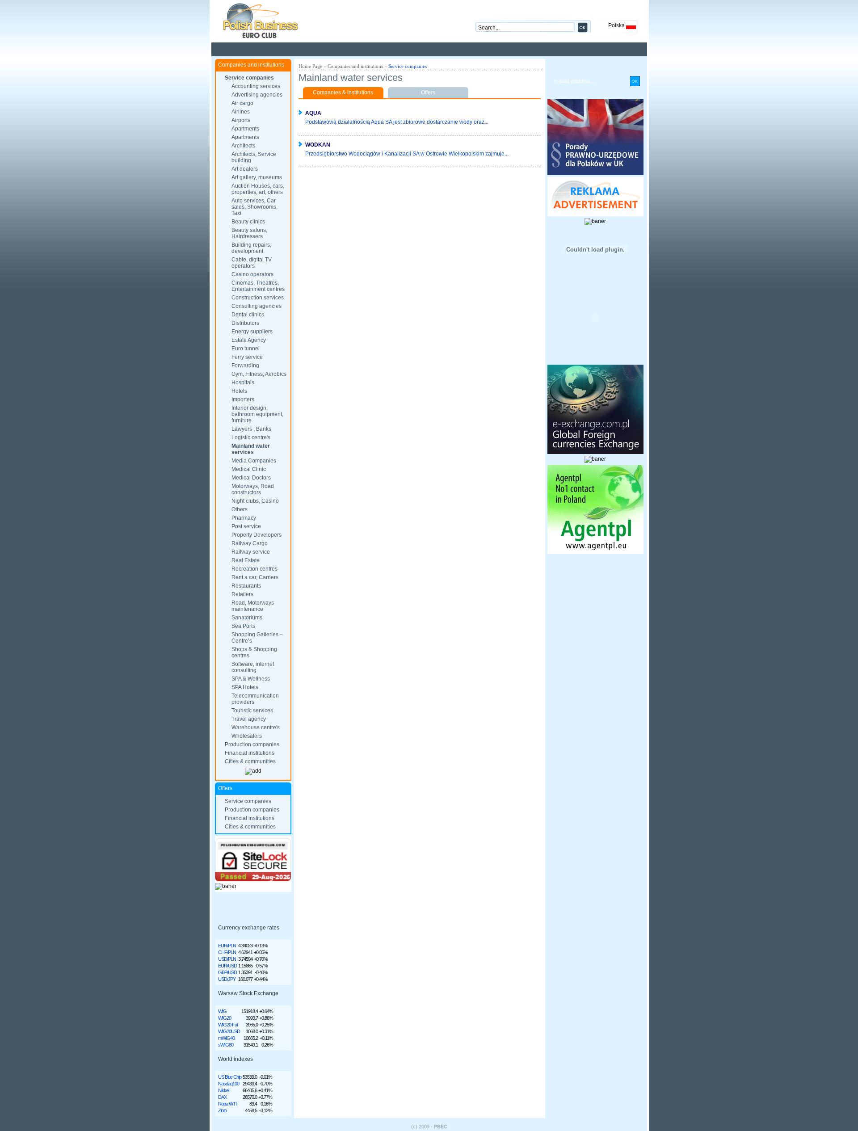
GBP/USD (227, 972)
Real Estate (245, 560)
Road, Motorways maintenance (252, 606)
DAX (222, 1097)
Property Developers (256, 535)
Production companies (252, 744)
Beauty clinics (248, 222)
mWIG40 (226, 1038)
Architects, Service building (253, 157)
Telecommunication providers (255, 699)
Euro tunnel (245, 348)
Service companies (249, 78)
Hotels (239, 391)
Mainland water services (250, 449)
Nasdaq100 (228, 1083)
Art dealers (244, 169)
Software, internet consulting (252, 667)
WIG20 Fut (228, 1024)
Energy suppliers (252, 331)
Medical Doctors (251, 478)
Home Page (310, 66)
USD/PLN (227, 959)
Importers (242, 399)
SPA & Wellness (250, 679)
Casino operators (252, 274)
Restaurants (246, 586)
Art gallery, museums (256, 177)
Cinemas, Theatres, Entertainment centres (258, 286)
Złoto (222, 1110)
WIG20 (224, 1018)
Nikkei (223, 1090)
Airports (240, 120)
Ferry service (247, 357)
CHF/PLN (227, 952)
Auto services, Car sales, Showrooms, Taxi (254, 207)
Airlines (240, 112)
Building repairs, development (251, 248)
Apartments (245, 129)
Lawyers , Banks (251, 429)
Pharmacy (243, 518)
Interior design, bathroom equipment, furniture (257, 414)
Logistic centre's (250, 437)
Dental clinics (247, 314)
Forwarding (245, 365)
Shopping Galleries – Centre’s (257, 637)
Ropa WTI (227, 1103)
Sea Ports (243, 626)
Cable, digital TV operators (251, 262)
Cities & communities (250, 761)
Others (239, 509)
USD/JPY (227, 979)
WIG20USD (229, 1031)
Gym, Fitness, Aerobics (258, 374)
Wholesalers (246, 736)
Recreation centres (254, 569)
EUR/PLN (227, 945)
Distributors (245, 323)
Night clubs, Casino (255, 501)
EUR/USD (227, 965)
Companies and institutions (355, 66)
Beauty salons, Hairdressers (249, 233)
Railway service (250, 552)
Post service (246, 526)
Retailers (242, 594)
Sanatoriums (246, 617)
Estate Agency (248, 340)
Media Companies (253, 461)
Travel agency (248, 719)
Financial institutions (249, 753)
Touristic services (252, 710)
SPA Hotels (244, 687)
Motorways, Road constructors (252, 489)
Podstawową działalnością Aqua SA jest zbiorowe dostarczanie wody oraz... (396, 122)
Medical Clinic (248, 469)
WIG (222, 1011)
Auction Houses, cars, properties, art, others (257, 189)
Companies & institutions (343, 92)
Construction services (257, 297)
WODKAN (317, 145)
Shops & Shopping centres (254, 652)
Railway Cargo (249, 543)
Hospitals (242, 382)
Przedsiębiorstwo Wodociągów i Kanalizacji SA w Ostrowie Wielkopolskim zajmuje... (407, 154)
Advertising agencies (256, 95)
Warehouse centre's (255, 727)
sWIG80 (225, 1044)
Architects (243, 146)
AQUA (313, 113)
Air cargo (242, 103)
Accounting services (255, 86)
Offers (428, 92)
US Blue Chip (229, 1077)
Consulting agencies (256, 306)
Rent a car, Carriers (254, 577)
